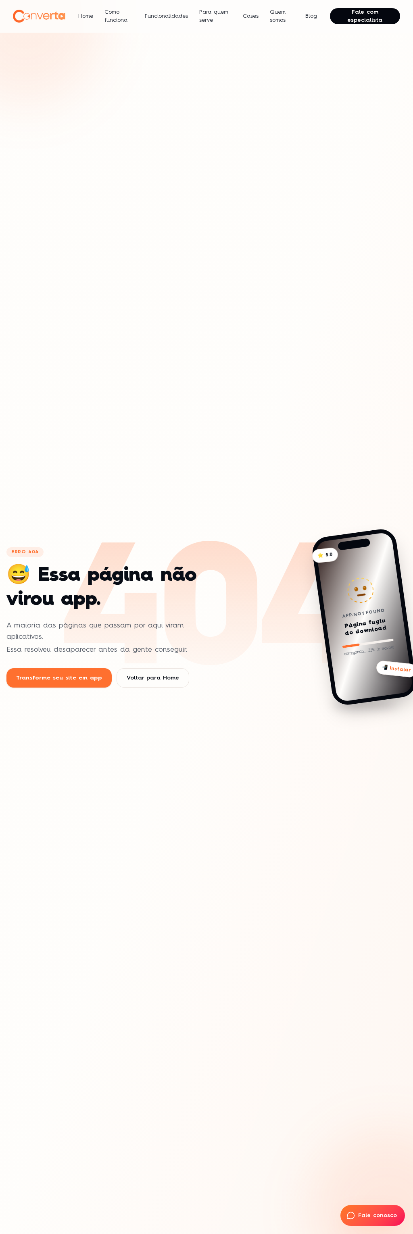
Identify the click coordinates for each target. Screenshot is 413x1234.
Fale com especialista (364, 16)
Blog (311, 16)
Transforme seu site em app (59, 678)
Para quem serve (213, 16)
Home (85, 16)
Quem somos (278, 16)
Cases (251, 16)
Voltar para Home (153, 678)
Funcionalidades (166, 16)
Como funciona (115, 16)
